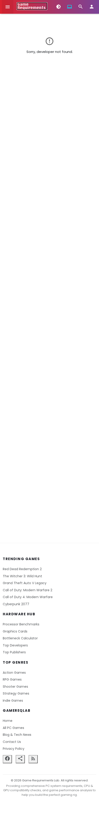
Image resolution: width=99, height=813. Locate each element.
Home (7, 720)
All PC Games (13, 727)
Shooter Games (15, 686)
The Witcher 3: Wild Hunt (22, 576)
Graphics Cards (15, 631)
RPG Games (12, 679)
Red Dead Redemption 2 (22, 569)
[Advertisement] (49, 304)
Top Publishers (14, 652)
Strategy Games (16, 693)
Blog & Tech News (17, 734)
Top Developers (15, 645)
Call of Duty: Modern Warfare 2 (27, 590)
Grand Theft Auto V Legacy (25, 583)
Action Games (14, 672)
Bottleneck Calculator (20, 638)
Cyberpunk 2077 (16, 604)
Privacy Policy (13, 748)
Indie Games (13, 700)
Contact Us (12, 741)
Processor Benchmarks (21, 624)
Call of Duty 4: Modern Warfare (28, 597)
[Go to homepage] (32, 6)
